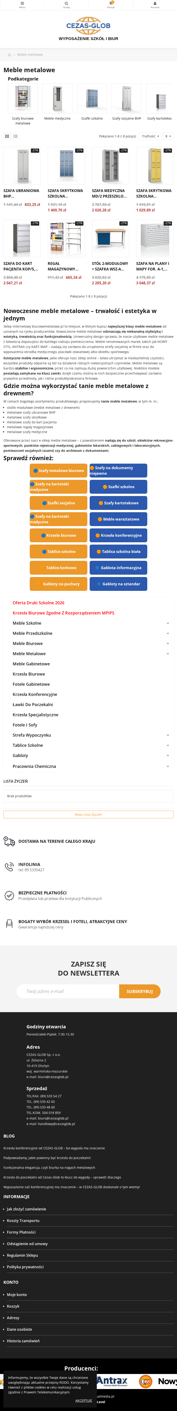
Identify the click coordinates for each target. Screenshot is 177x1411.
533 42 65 (47, 1101)
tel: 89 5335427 (31, 869)
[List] (15, 136)
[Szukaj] (66, 5)
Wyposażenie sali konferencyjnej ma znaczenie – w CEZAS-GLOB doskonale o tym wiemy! (71, 1187)
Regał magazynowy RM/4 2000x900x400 (66, 269)
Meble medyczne (57, 118)
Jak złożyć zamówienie (26, 1209)
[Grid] (7, 136)
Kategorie (22, 5)
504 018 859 (51, 1112)
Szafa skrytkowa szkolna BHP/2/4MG (153, 196)
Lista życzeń (15, 781)
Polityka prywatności (25, 1266)
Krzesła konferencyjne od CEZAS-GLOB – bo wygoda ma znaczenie (54, 1148)
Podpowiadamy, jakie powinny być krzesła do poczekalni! (47, 1158)
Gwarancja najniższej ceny (40, 927)
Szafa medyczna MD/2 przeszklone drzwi (110, 196)
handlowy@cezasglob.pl (56, 1124)
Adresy (13, 1317)
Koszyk (13, 1306)
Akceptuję (83, 1400)
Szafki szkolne (92, 118)
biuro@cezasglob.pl (53, 1077)
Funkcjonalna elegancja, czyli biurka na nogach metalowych (49, 1167)
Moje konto (17, 1294)
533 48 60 (47, 1107)
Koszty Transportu (23, 1220)
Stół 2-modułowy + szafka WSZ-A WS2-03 (110, 269)
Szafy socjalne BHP (126, 118)
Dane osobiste (19, 1329)
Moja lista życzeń (88, 814)
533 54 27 (54, 1096)
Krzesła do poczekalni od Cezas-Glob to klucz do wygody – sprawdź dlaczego (62, 1177)
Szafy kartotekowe (161, 118)
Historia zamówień (23, 1340)
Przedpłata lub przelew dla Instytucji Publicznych (60, 898)
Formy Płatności (21, 1232)
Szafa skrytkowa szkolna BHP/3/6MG (65, 196)
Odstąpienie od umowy (27, 1243)
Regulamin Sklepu (22, 1255)
